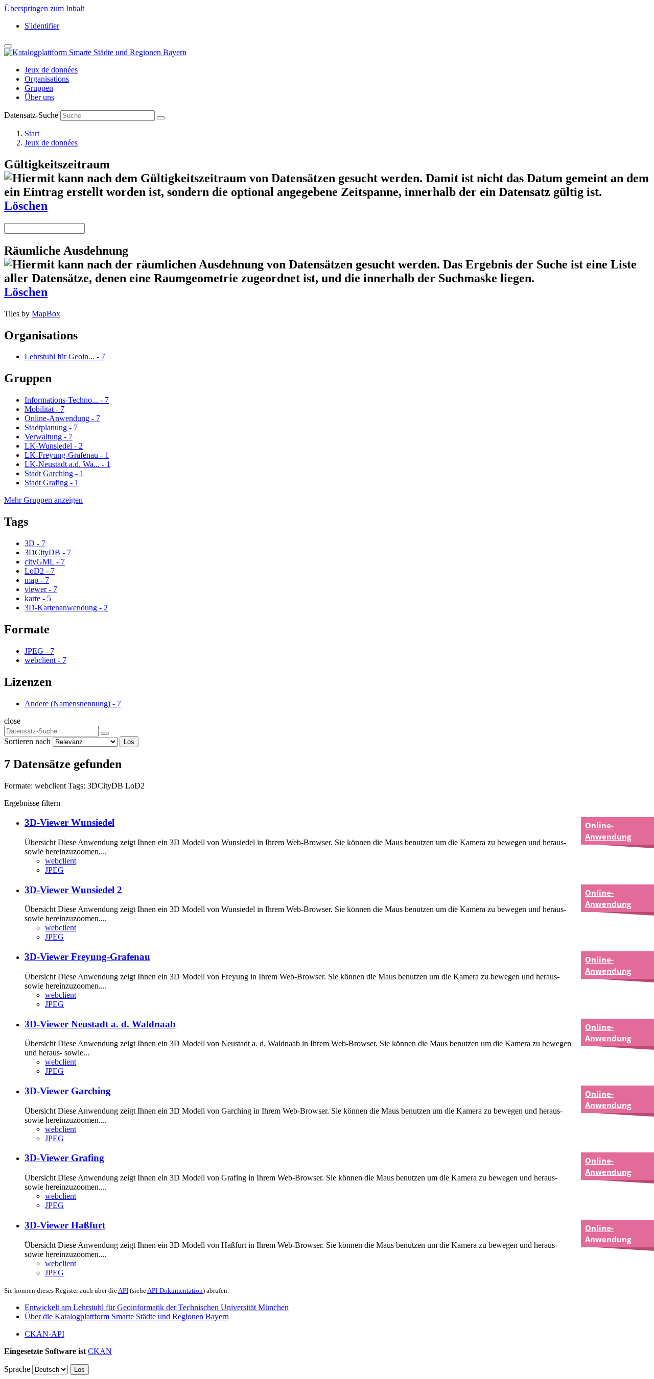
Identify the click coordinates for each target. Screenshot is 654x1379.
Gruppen (39, 88)
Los (129, 742)
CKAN (100, 1351)
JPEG (54, 870)
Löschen (26, 205)
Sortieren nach (27, 741)
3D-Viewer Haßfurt (65, 1225)
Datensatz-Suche (31, 115)
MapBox (46, 313)
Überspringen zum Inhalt (44, 8)
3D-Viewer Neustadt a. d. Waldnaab (100, 1024)
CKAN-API (44, 1333)
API (123, 1290)
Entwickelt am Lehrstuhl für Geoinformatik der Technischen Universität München (157, 1307)
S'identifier (42, 25)
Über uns (39, 97)
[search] (105, 733)
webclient (60, 860)
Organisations (47, 79)
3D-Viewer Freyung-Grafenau (87, 956)
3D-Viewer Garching (68, 1091)
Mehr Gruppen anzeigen (43, 500)
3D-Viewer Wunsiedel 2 (73, 889)
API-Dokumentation (175, 1290)
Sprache (17, 1369)
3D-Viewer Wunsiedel (69, 822)
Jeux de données (51, 69)
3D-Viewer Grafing (64, 1157)
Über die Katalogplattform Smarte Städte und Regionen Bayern (127, 1316)
